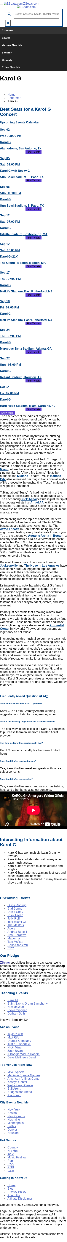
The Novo (31, 565)
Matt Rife (13, 1037)
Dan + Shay (15, 911)
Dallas (11, 1126)
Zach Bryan (15, 1050)
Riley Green (15, 915)
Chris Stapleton (17, 945)
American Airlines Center (23, 1078)
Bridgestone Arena (19, 1091)
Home (11, 94)
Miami (4, 469)
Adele (11, 928)
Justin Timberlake (19, 1044)
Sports (6, 37)
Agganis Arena (38, 535)
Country (12, 1147)
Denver (12, 1129)
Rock (10, 1164)
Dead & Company (19, 1040)
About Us (13, 1195)
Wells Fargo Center (20, 1085)
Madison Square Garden (23, 1075)
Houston (13, 1132)
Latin (10, 1170)
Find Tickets (33, 152)
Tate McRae (15, 941)
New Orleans (16, 1116)
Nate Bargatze (16, 935)
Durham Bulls (16, 1013)
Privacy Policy (16, 1191)
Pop (10, 1160)
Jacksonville (9, 565)
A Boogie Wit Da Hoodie (23, 1054)
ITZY (10, 948)
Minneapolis (15, 1122)
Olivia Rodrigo (16, 905)
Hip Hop (12, 1150)
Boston (58, 535)
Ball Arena (14, 1088)
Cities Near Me (11, 67)
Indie (10, 1154)
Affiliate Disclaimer (19, 1198)
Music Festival (16, 1157)
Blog (10, 1188)
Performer (13, 97)
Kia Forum (14, 1095)
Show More (7, 412)
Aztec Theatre (10, 529)
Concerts (7, 30)
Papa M (12, 1000)
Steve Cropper (17, 1010)
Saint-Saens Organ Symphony (27, 1003)
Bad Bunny (14, 908)
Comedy (7, 59)
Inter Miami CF (17, 921)
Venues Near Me (12, 45)
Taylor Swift (15, 1034)
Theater (7, 52)
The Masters (15, 925)
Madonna (13, 938)
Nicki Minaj (29, 499)
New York (13, 1109)
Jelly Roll (13, 918)
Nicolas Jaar (15, 1006)
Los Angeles (51, 565)
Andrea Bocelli (17, 931)
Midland (22, 475)
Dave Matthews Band (21, 1057)
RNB (10, 1167)
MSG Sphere (16, 1072)
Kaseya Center (17, 1082)
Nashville (13, 1119)
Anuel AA (37, 502)
